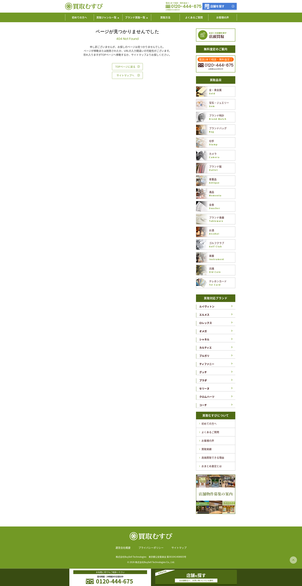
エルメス (204, 314)
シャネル (204, 339)
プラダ (203, 380)
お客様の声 (207, 440)
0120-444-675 (186, 6)
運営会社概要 (123, 547)
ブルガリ (204, 356)
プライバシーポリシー (151, 547)
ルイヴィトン (206, 306)
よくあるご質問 (210, 432)
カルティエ (205, 347)
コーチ (203, 405)
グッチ (203, 372)
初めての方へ (209, 423)
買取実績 (206, 449)
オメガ (203, 331)
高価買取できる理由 (212, 457)
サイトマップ (179, 547)
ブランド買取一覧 (135, 17)
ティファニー (206, 364)
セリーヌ (204, 388)
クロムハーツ (206, 396)
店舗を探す (217, 6)
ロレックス (205, 323)
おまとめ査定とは (211, 466)
